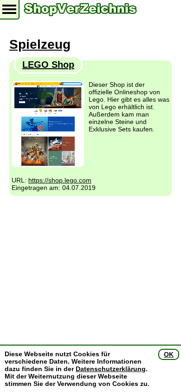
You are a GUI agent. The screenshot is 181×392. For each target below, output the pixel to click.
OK (169, 354)
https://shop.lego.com (59, 180)
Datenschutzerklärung (111, 368)
